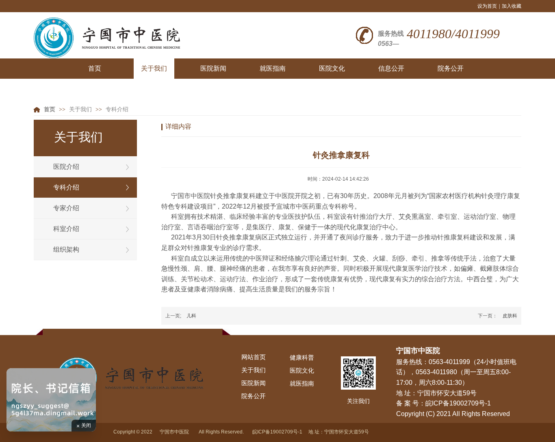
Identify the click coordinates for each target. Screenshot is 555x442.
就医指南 (302, 383)
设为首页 (487, 6)
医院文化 (302, 370)
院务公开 (253, 396)
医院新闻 (253, 383)
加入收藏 (511, 6)
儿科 (191, 316)
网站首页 (253, 357)
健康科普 (302, 357)
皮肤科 (510, 316)
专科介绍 (117, 109)
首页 (49, 109)
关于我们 (80, 109)
